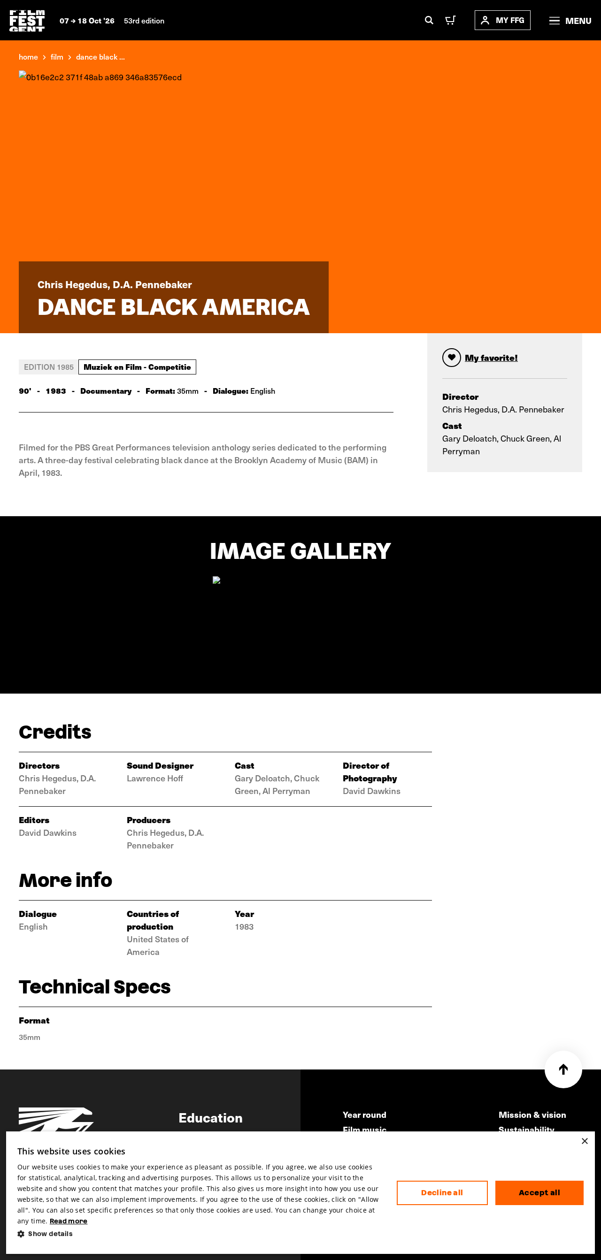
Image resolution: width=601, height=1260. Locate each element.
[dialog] (300, 1192)
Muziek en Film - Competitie (137, 366)
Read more (69, 1221)
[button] (199, 1234)
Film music (364, 1129)
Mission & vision (532, 1114)
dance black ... (100, 56)
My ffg (510, 20)
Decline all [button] (442, 1192)
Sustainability (527, 1129)
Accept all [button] (539, 1192)
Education (210, 1116)
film (57, 56)
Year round (364, 1114)
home (28, 56)
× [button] (584, 1141)
